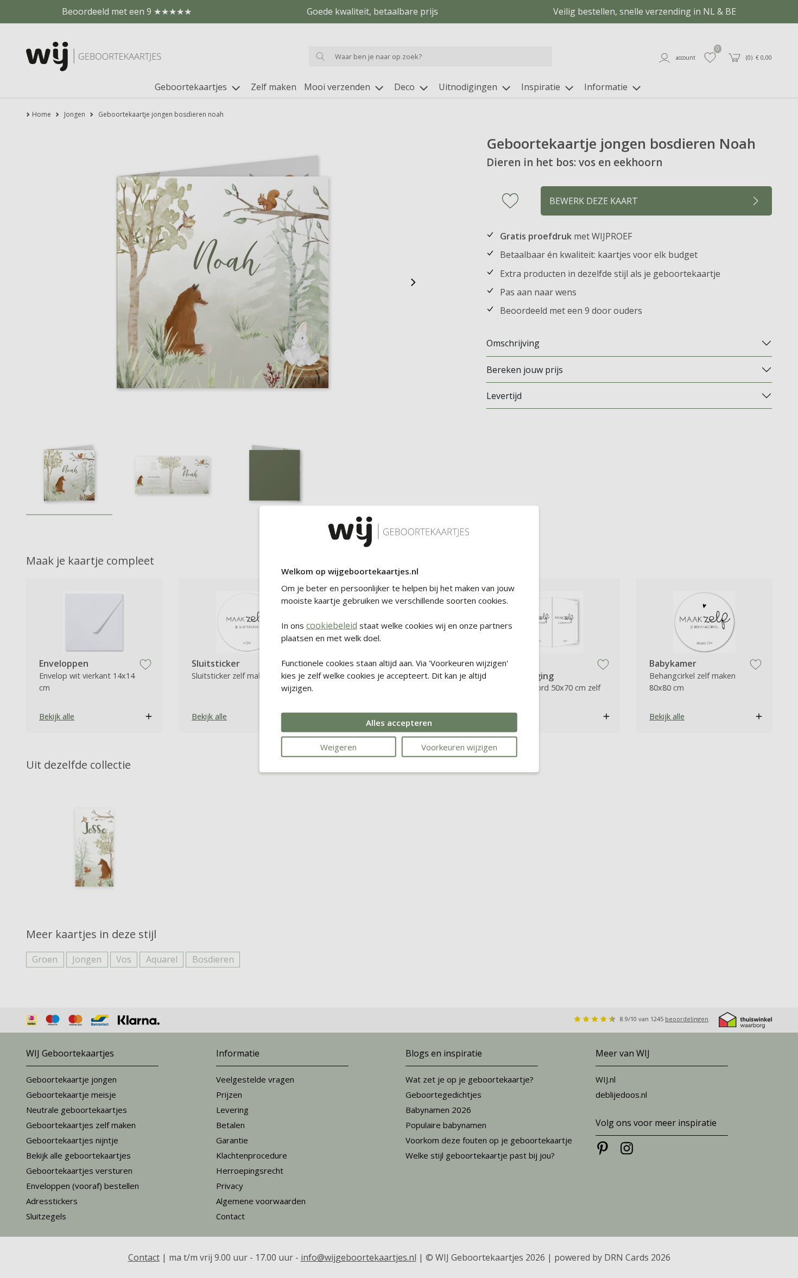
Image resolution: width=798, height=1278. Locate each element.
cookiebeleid (331, 625)
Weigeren (338, 746)
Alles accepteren (399, 722)
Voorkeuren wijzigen (459, 746)
